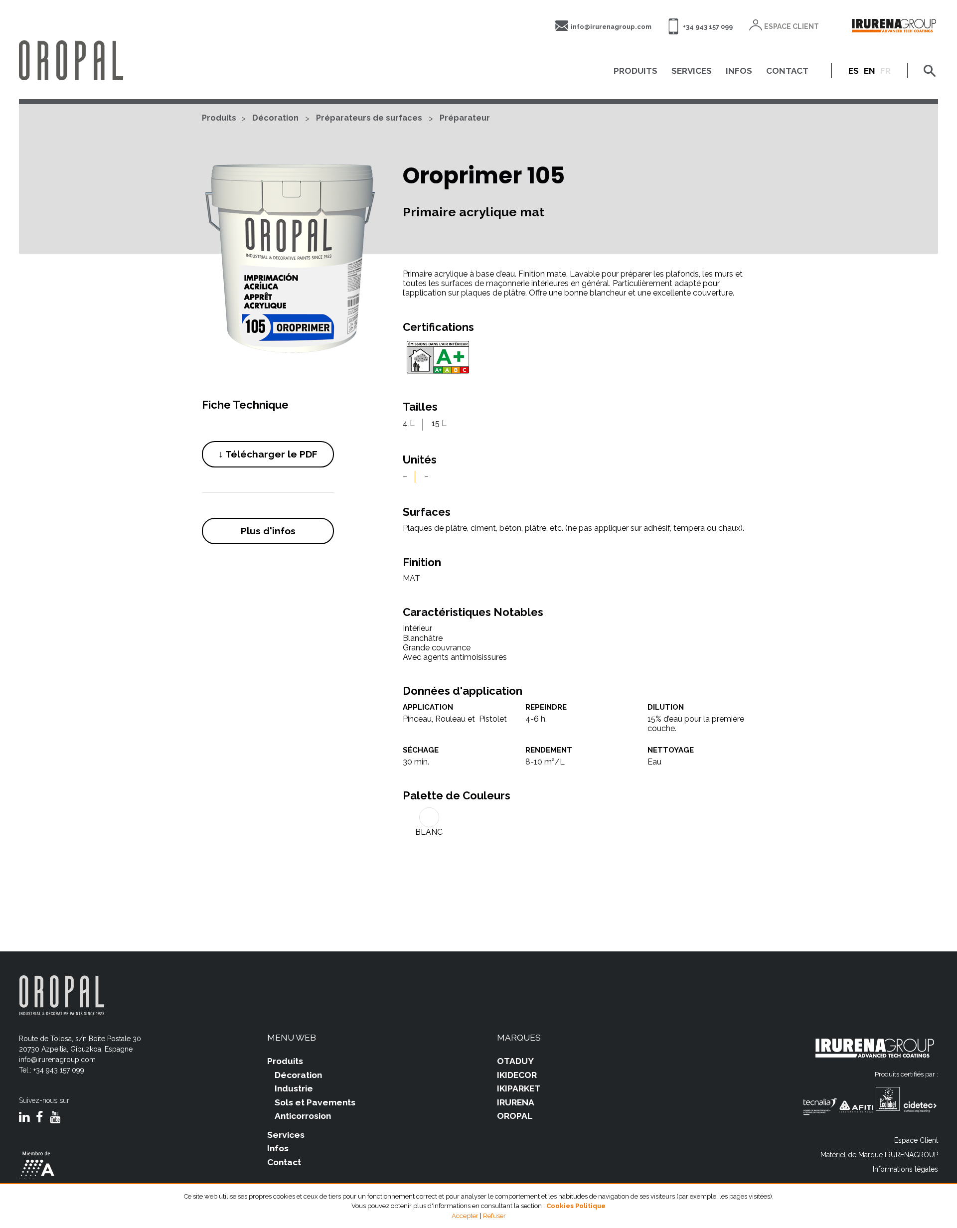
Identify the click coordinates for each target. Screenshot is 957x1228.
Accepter (465, 1216)
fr (885, 71)
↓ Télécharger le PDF (268, 454)
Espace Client (916, 1140)
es (853, 71)
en (869, 71)
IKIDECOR (517, 1075)
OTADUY (515, 1061)
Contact (284, 1162)
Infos (278, 1148)
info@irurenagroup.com (611, 26)
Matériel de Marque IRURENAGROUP (879, 1155)
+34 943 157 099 (708, 26)
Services (286, 1135)
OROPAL (515, 1116)
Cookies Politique (576, 1206)
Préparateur (465, 118)
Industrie (294, 1088)
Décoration (275, 118)
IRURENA (515, 1102)
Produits (219, 118)
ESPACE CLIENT (791, 26)
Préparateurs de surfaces (369, 118)
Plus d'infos (268, 530)
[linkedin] (24, 1117)
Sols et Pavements (315, 1102)
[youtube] (55, 1117)
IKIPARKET (518, 1088)
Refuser (494, 1216)
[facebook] (39, 1117)
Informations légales (905, 1169)
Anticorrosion (303, 1116)
